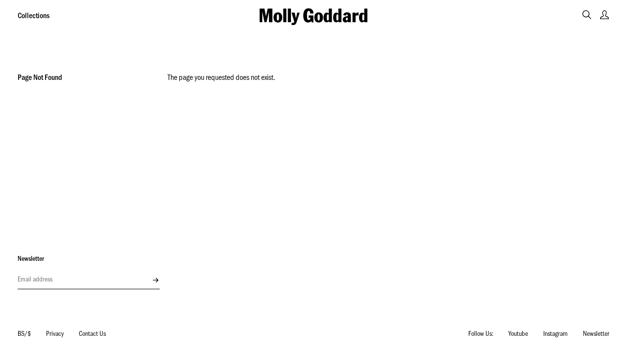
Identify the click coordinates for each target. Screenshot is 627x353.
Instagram (555, 334)
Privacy (55, 334)
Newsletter (596, 334)
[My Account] (604, 15)
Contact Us (92, 334)
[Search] (587, 15)
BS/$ (24, 334)
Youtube (518, 334)
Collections (33, 17)
